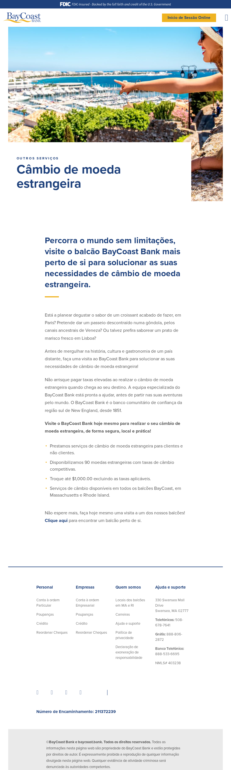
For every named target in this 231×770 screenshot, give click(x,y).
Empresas (85, 587)
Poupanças (45, 614)
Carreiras (122, 614)
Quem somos (128, 587)
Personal (44, 587)
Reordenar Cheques (52, 632)
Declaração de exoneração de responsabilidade (128, 652)
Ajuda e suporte (127, 623)
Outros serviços (38, 158)
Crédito (42, 623)
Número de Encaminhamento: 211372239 (76, 711)
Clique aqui (56, 520)
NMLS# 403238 (168, 663)
